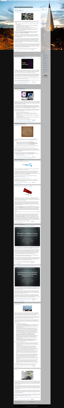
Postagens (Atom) (19, 403)
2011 (43, 53)
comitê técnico (31, 312)
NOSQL (42, 41)
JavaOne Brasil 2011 (18, 304)
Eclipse (17, 183)
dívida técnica (35, 206)
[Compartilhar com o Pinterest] (33, 49)
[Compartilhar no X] (32, 49)
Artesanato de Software (19, 121)
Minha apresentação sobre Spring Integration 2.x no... (46, 70)
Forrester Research (33, 119)
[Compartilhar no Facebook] (32, 49)
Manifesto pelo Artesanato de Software (20, 125)
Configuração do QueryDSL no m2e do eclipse (22, 161)
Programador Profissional (45, 29)
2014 (43, 50)
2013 (43, 51)
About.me (21, 7)
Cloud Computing (44, 25)
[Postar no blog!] (31, 49)
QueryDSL (19, 183)
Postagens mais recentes (19, 401)
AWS (42, 36)
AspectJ (42, 37)
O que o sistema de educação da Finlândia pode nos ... (46, 56)
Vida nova (16, 369)
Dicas (42, 26)
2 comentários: (27, 49)
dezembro (44, 54)
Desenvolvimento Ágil (24, 121)
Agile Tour (16, 247)
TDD (42, 33)
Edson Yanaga (17, 3)
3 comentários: (27, 262)
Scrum (22, 222)
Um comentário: (28, 221)
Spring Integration (44, 45)
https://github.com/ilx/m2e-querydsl (21, 176)
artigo (20, 21)
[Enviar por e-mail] (30, 49)
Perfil (18, 7)
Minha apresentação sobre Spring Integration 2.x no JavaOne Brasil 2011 (25, 266)
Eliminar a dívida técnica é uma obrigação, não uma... (46, 66)
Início (15, 7)
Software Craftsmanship (30, 121)
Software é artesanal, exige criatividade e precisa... (45, 58)
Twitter (24, 7)
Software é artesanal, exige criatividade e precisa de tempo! (23, 57)
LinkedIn (31, 7)
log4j (42, 35)
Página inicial (31, 401)
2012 (43, 52)
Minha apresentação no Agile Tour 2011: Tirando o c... (46, 68)
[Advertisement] (27, 54)
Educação (17, 50)
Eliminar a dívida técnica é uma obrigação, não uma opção (23, 186)
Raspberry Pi (43, 43)
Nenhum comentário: (28, 120)
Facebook (28, 7)
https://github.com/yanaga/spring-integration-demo (33, 298)
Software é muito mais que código (20, 90)
